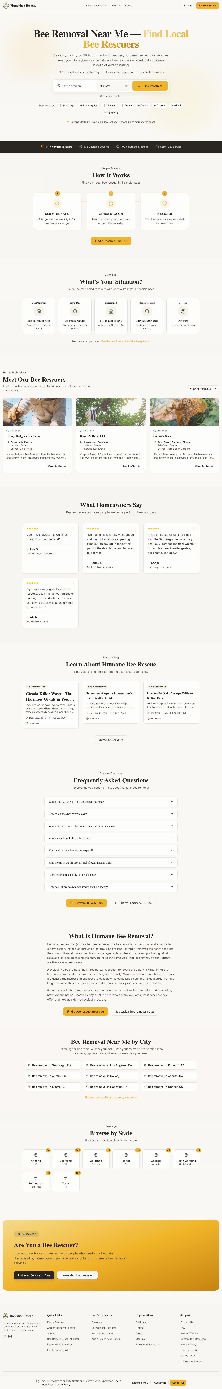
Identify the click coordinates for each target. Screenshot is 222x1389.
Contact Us (186, 1322)
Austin (128, 105)
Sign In (188, 5)
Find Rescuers (152, 86)
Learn (114, 5)
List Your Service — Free (135, 903)
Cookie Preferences (191, 1361)
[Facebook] (4, 1336)
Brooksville (17, 442)
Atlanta (161, 105)
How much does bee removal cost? (68, 814)
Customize (160, 1382)
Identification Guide (58, 1349)
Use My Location (112, 96)
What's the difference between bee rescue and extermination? (82, 826)
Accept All (178, 1382)
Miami (177, 105)
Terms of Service (189, 1349)
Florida (28, 442)
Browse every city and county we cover (111, 1097)
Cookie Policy (188, 1355)
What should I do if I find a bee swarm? (70, 838)
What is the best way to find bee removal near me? (76, 801)
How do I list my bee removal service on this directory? (79, 887)
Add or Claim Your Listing (61, 1327)
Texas (139, 1333)
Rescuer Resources (102, 1333)
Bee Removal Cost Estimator (63, 1338)
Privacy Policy (188, 1344)
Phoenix (111, 105)
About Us (52, 1333)
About (128, 5)
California (141, 1322)
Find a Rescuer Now (108, 241)
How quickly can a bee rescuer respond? (71, 850)
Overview (97, 1322)
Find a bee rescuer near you (85, 1011)
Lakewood (90, 442)
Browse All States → (147, 1344)
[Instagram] (10, 1336)
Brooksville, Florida (37, 621)
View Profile (55, 466)
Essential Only (140, 1382)
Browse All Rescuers (89, 903)
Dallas (144, 105)
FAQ (182, 1327)
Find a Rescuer (94, 5)
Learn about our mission (77, 1275)
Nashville (113, 112)
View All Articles (109, 739)
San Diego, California (159, 567)
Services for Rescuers (104, 1327)
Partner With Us (189, 1333)
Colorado (102, 442)
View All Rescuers (200, 388)
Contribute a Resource (193, 1338)
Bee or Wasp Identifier (59, 1344)
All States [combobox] (105, 85)
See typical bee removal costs (135, 1011)
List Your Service (207, 5)
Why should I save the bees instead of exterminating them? (81, 862)
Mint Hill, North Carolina (40, 553)
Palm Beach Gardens (169, 442)
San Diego (68, 105)
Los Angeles (90, 105)
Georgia (140, 1338)
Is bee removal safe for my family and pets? (72, 874)
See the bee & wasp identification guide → (125, 341)
